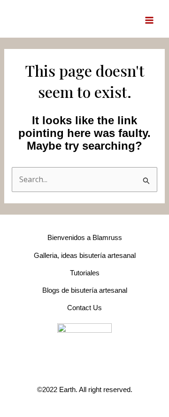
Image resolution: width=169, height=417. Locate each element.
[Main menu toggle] (149, 19)
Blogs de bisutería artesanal (84, 290)
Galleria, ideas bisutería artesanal (85, 255)
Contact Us (84, 308)
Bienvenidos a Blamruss (84, 237)
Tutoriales (85, 273)
